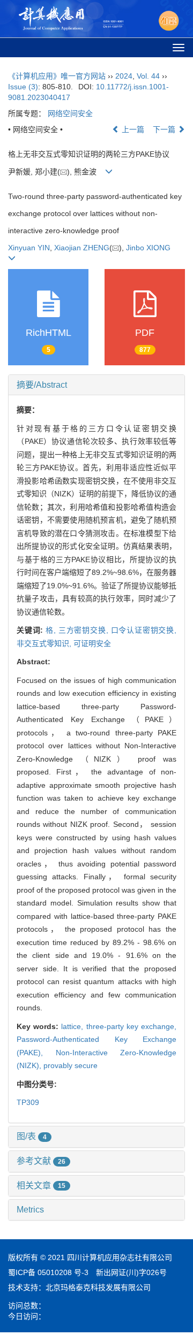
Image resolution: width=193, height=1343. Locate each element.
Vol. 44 (148, 76)
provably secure (70, 1065)
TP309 (28, 1102)
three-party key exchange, (131, 1026)
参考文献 (41, 1160)
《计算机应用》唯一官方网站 (57, 76)
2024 (123, 76)
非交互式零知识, (45, 643)
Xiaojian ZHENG (81, 247)
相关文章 (41, 1185)
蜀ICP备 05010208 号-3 (48, 1272)
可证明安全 (92, 643)
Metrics (30, 1209)
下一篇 (165, 129)
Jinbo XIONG (148, 247)
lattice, (73, 1026)
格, (52, 630)
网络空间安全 (70, 113)
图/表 (32, 1136)
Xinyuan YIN (29, 247)
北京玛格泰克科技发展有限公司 (98, 1287)
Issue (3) (23, 86)
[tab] (96, 385)
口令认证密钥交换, (143, 630)
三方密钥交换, (84, 630)
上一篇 (132, 129)
